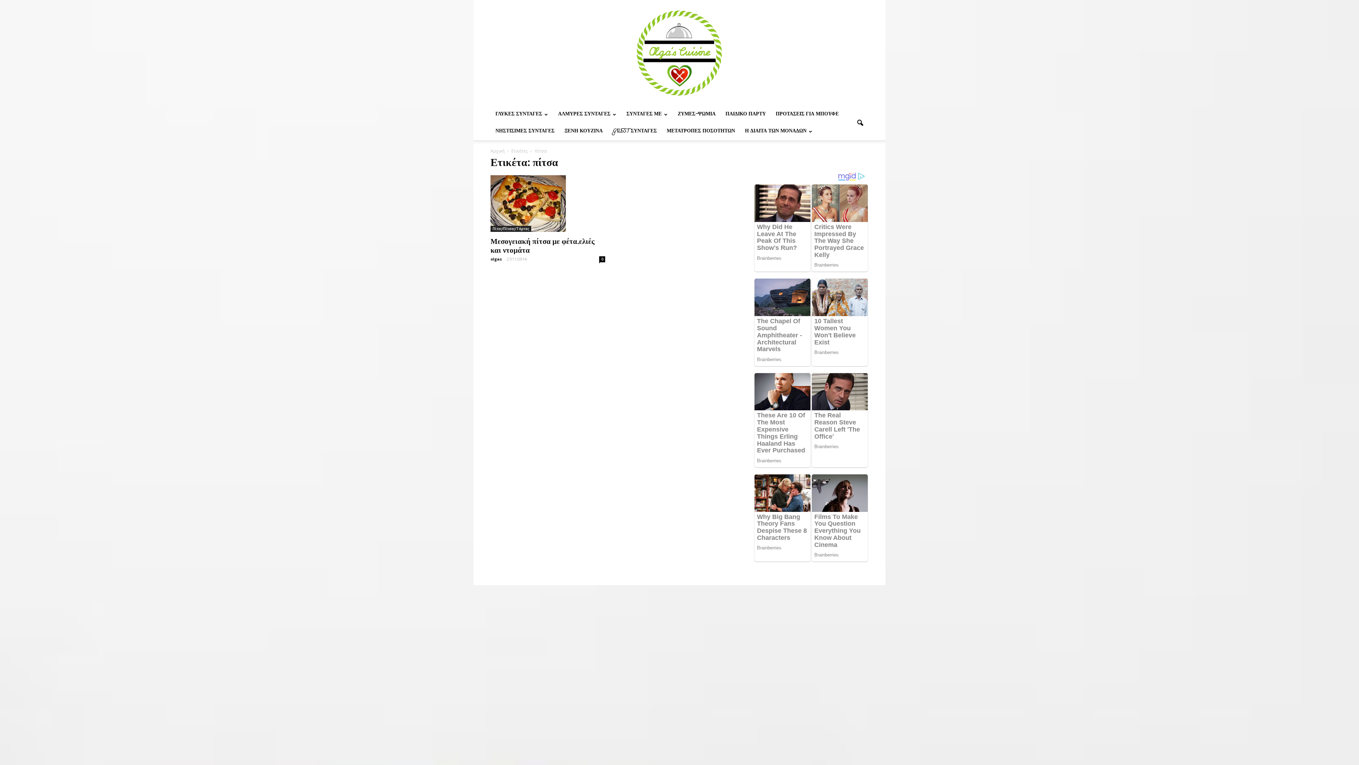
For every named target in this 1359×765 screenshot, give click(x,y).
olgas (496, 259)
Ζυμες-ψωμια (697, 114)
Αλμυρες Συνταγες (584, 114)
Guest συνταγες (635, 131)
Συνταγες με (644, 114)
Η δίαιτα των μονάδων (776, 131)
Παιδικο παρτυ (746, 114)
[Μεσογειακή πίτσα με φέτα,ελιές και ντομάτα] (548, 203)
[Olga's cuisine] (679, 53)
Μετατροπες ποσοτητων (701, 131)
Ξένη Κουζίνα (583, 131)
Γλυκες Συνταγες (518, 114)
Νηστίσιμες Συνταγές (525, 131)
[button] (859, 123)
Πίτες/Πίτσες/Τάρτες (511, 228)
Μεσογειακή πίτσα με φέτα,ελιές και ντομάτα (543, 245)
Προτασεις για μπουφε (807, 114)
